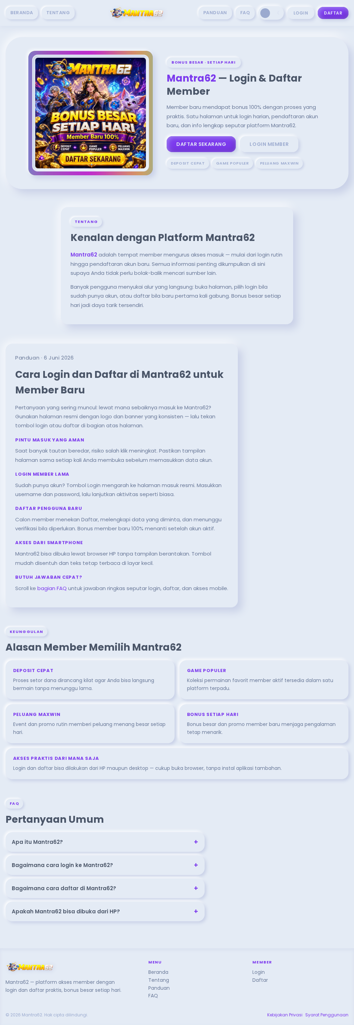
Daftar (333, 13)
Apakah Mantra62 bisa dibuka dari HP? (105, 911)
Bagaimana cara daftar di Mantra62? (105, 888)
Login (301, 13)
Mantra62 (191, 78)
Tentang (58, 12)
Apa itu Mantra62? (105, 842)
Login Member (269, 144)
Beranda (21, 12)
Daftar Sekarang (201, 144)
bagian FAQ (52, 588)
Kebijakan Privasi (284, 1015)
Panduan (215, 12)
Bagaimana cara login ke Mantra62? (105, 865)
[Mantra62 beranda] (136, 13)
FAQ (245, 12)
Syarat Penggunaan (326, 1015)
